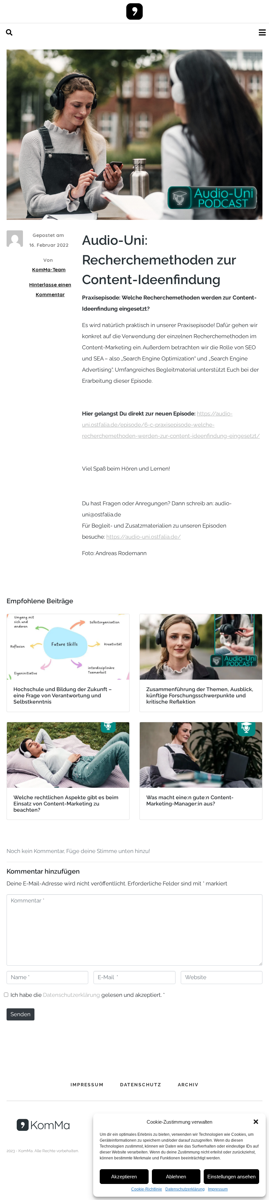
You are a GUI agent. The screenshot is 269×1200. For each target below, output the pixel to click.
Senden (20, 1014)
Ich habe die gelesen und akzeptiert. (87, 995)
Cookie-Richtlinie (146, 1189)
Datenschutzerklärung (185, 1189)
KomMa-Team (49, 269)
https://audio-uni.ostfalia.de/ (143, 536)
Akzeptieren (124, 1176)
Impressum (218, 1189)
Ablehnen (176, 1176)
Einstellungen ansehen (231, 1176)
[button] (256, 1121)
